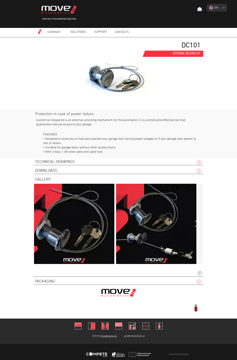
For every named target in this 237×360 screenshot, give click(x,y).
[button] (199, 9)
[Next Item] (197, 223)
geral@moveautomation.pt (134, 335)
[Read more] (39, 31)
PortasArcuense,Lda (108, 335)
